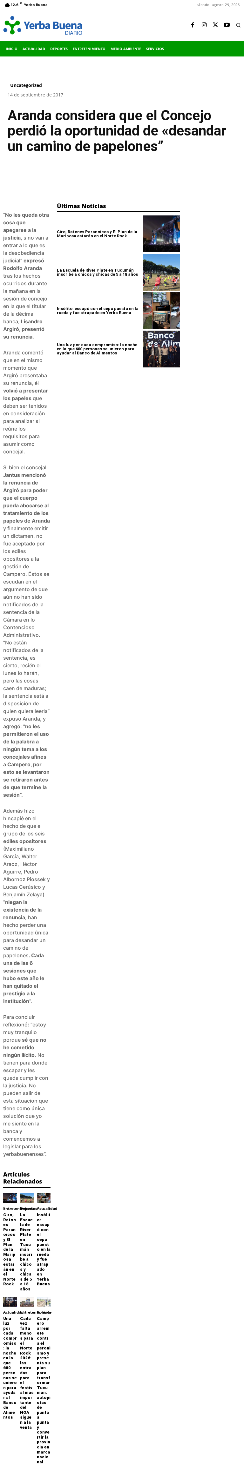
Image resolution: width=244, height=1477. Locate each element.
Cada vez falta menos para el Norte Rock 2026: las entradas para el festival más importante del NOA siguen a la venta (27, 1373)
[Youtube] (227, 25)
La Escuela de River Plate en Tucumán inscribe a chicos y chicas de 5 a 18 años (26, 1251)
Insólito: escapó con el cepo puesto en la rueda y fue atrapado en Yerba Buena (44, 1249)
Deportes (28, 1208)
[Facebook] (192, 25)
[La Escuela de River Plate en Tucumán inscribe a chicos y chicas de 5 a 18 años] (27, 1198)
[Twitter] (215, 25)
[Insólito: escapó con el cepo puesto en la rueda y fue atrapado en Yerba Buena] (44, 1198)
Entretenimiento (19, 1208)
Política (44, 1312)
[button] (238, 25)
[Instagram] (204, 25)
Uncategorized (26, 85)
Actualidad (47, 1208)
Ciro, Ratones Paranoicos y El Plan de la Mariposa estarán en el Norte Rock (9, 1249)
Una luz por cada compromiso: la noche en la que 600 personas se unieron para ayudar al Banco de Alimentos (10, 1368)
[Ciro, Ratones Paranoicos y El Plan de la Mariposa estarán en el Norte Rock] (10, 1198)
